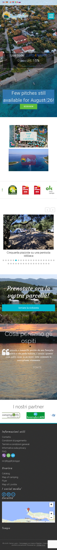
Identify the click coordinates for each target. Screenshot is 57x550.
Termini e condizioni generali (15, 444)
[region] (28, 58)
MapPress (33, 521)
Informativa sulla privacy (14, 448)
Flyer (4, 481)
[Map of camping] (28, 136)
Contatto (6, 437)
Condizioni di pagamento (14, 440)
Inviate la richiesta (28, 307)
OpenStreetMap (50, 521)
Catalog (6, 473)
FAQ (4, 451)
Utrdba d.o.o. (40, 545)
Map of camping (10, 477)
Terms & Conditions (28, 66)
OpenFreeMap (41, 521)
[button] (53, 210)
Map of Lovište (9, 484)
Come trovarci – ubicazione (28, 252)
